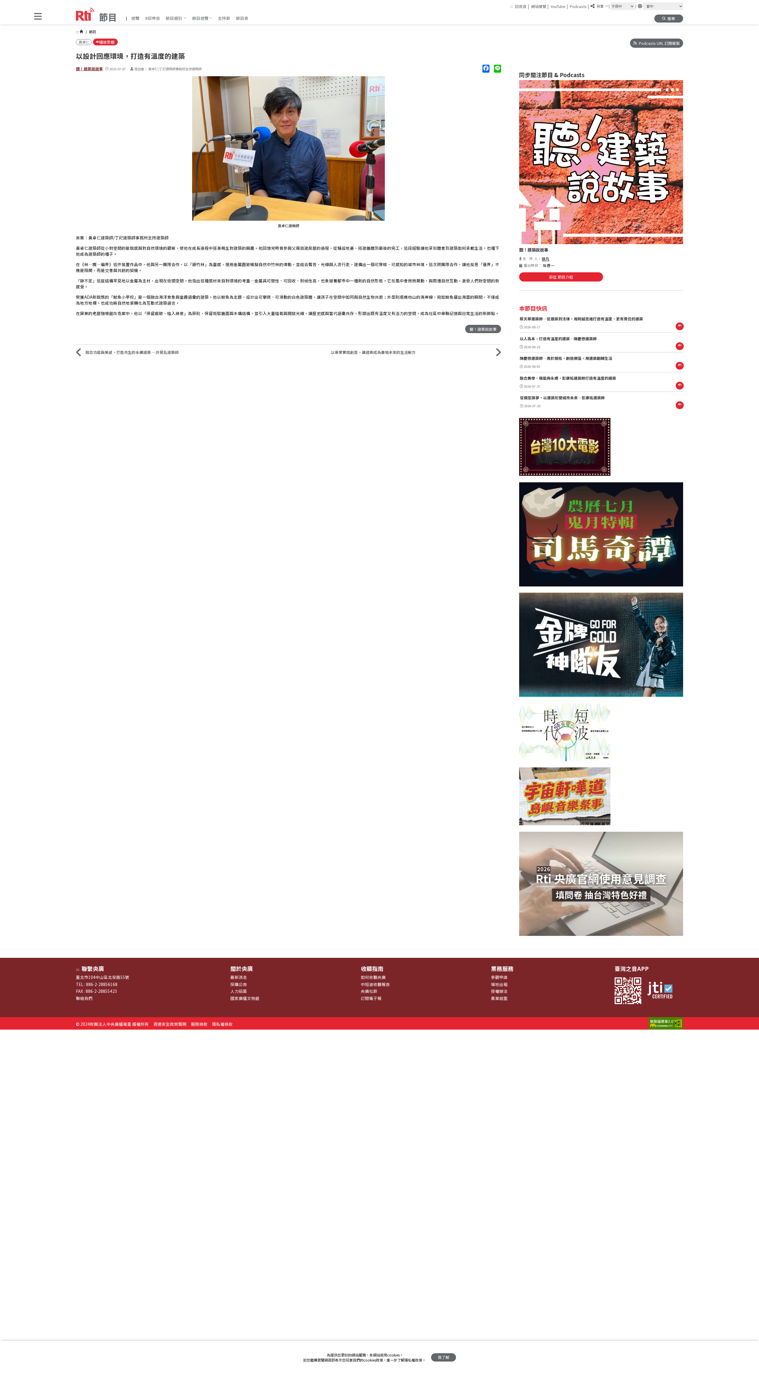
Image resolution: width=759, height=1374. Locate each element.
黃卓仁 (84, 41)
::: (511, 6)
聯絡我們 (84, 998)
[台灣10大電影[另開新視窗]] (564, 450)
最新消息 (238, 977)
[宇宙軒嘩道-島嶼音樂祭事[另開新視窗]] (564, 799)
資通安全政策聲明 (169, 1024)
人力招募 (238, 991)
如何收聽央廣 (373, 977)
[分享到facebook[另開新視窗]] (485, 69)
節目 (92, 31)
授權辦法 (499, 991)
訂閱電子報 (371, 998)
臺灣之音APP (632, 968)
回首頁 (522, 6)
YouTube (559, 6)
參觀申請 (499, 977)
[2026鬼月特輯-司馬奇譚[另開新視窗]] (601, 537)
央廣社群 (369, 991)
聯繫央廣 (93, 968)
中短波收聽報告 (375, 984)
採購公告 (238, 984)
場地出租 (499, 984)
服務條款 (199, 1024)
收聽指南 (372, 968)
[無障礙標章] (666, 1023)
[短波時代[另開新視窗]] (564, 735)
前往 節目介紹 (561, 277)
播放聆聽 (107, 42)
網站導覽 (540, 6)
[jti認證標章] (663, 991)
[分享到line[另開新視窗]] (497, 69)
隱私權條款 (222, 1024)
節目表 (242, 18)
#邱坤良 (152, 18)
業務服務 (502, 968)
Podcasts (579, 6)
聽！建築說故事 (89, 68)
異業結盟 (499, 998)
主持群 (224, 18)
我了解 (443, 1357)
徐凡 (545, 259)
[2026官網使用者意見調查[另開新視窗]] (601, 887)
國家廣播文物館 (244, 998)
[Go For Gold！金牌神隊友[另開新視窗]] (601, 648)
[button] (38, 17)
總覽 (135, 18)
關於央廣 (241, 968)
